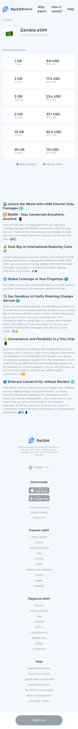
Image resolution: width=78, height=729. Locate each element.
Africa (39, 627)
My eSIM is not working (39, 690)
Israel (39, 575)
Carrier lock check (39, 674)
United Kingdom (39, 548)
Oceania (39, 622)
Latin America (39, 632)
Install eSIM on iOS (39, 685)
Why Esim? (42, 9)
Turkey (39, 542)
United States (39, 537)
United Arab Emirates (39, 570)
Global (39, 643)
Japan (39, 580)
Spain (39, 564)
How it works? (57, 9)
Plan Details (28, 164)
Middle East (39, 638)
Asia (39, 616)
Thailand (39, 586)
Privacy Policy (39, 512)
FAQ (70, 9)
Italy (39, 553)
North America (39, 611)
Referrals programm (39, 695)
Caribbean (39, 649)
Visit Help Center (39, 701)
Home (27, 9)
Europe (39, 605)
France (39, 559)
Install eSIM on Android (39, 679)
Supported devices (39, 668)
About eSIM (54, 164)
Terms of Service (39, 507)
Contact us (39, 517)
